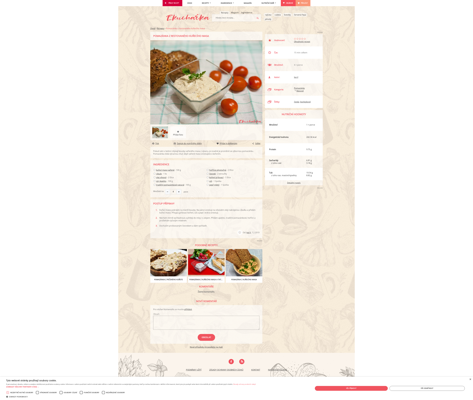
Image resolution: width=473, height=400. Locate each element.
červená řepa (300, 14)
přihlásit (188, 309)
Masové (300, 91)
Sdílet (257, 143)
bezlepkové (305, 101)
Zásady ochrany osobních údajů (226, 369)
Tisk (157, 143)
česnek (212, 173)
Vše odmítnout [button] (427, 388)
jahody (268, 19)
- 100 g (168, 170)
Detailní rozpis (294, 182)
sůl (210, 181)
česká (296, 101)
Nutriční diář (268, 3)
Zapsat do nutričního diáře (189, 143)
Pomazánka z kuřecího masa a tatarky (207, 279)
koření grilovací (216, 177)
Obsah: (156, 314)
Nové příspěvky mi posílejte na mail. (206, 347)
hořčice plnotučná (217, 170)
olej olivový (161, 177)
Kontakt (255, 369)
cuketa (278, 14)
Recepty (205, 3)
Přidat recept (173, 3)
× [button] (470, 379)
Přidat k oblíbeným (228, 143)
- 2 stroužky (218, 173)
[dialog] (236, 388)
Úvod (189, 3)
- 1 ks (161, 173)
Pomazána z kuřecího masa (244, 279)
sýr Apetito (161, 181)
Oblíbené (289, 3)
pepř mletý (214, 184)
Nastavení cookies (277, 369)
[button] (131, 386)
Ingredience (226, 3)
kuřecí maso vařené (165, 170)
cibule (159, 173)
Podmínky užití (193, 369)
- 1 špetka (215, 181)
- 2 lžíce (165, 177)
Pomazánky (299, 88)
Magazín (248, 3)
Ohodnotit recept (302, 41)
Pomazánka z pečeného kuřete (168, 279)
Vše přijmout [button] (351, 388)
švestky (287, 14)
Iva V (248, 232)
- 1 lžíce (220, 177)
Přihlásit (304, 3)
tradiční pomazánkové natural (170, 184)
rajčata (268, 14)
